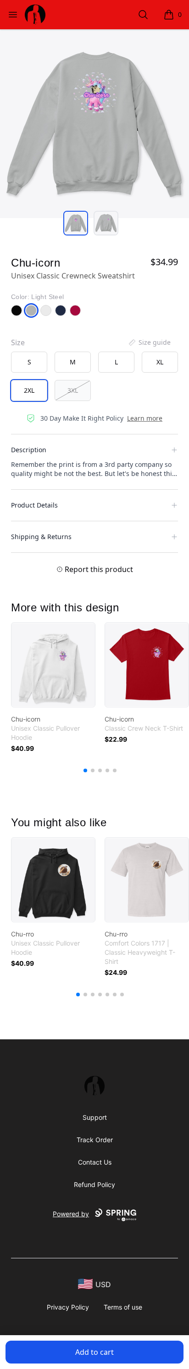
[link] (53, 665)
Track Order (95, 1140)
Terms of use (123, 1307)
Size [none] (18, 342)
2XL (29, 390)
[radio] (29, 362)
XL (159, 362)
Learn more (144, 418)
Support (95, 1117)
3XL (72, 390)
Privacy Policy (68, 1307)
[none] (149, 342)
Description (28, 449)
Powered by (71, 1214)
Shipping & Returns (41, 536)
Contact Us (94, 1162)
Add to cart (94, 1352)
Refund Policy (94, 1184)
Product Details (34, 505)
